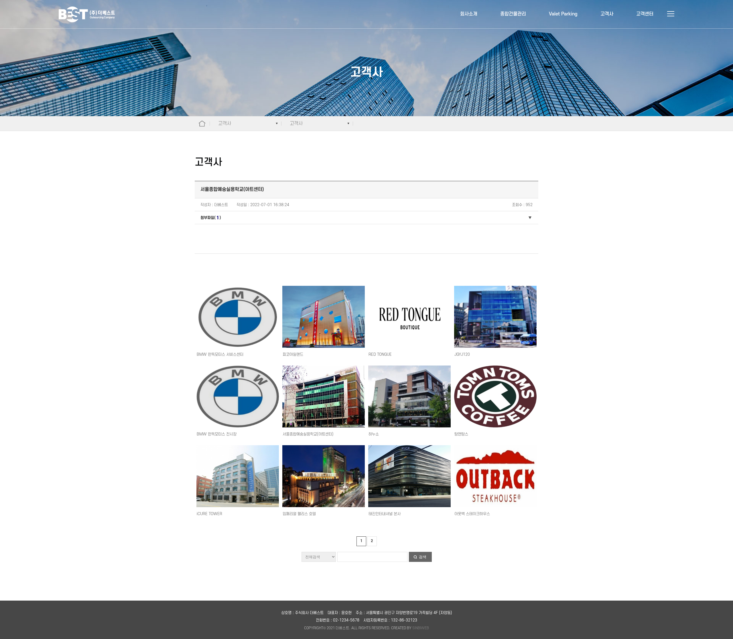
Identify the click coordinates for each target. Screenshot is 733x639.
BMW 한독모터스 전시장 (217, 434)
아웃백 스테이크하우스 (472, 514)
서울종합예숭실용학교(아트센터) (308, 434)
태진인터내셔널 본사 (385, 514)
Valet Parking (563, 14)
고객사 (606, 14)
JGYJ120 (462, 354)
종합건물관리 (513, 14)
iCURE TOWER (209, 514)
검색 (422, 557)
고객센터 (644, 14)
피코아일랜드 (293, 354)
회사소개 (468, 14)
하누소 (374, 434)
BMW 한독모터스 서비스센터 (220, 354)
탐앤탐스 (461, 434)
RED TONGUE (380, 354)
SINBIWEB (420, 628)
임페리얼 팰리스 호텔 (299, 514)
